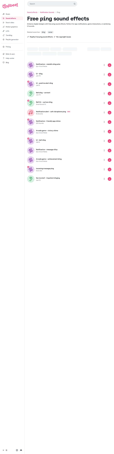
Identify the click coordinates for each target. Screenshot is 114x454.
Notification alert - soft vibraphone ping (51, 112)
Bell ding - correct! (43, 93)
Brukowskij (39, 114)
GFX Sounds (40, 123)
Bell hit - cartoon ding (44, 102)
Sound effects (32, 12)
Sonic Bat (39, 171)
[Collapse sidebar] (3, 450)
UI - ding (39, 74)
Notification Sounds (47, 12)
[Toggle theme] (6, 450)
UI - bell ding (41, 140)
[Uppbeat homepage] (12, 5)
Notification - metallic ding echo (48, 64)
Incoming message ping (45, 168)
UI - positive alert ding (44, 83)
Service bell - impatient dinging (48, 178)
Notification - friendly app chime (48, 121)
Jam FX (38, 76)
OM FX (38, 85)
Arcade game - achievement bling (49, 159)
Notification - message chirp (46, 150)
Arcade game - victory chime (47, 131)
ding (43, 32)
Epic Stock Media (41, 66)
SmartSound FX (41, 104)
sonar (50, 32)
